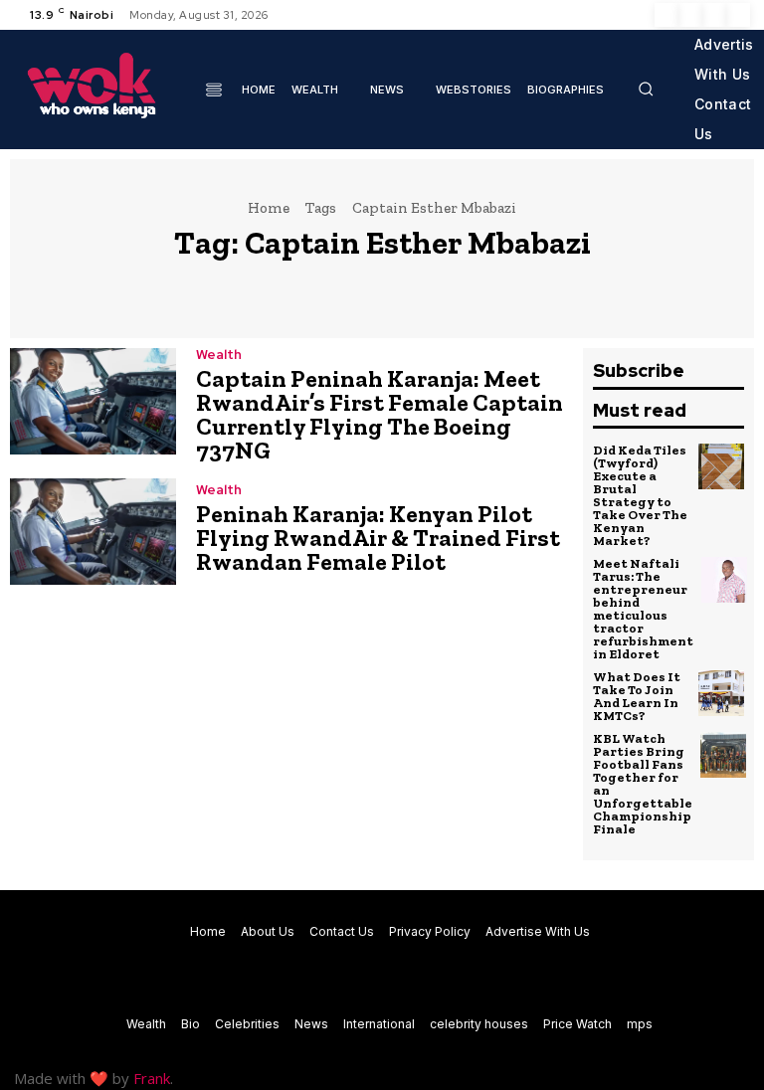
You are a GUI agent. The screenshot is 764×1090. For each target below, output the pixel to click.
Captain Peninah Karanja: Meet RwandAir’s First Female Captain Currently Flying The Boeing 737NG (379, 414)
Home (268, 208)
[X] (714, 15)
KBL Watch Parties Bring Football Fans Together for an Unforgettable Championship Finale (642, 783)
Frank (151, 1078)
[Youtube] (738, 15)
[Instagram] (690, 15)
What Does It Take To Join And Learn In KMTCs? (636, 696)
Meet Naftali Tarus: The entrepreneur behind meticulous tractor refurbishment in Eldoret (643, 608)
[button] (646, 88)
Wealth (219, 354)
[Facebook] (666, 15)
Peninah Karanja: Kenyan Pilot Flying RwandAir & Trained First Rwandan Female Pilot (378, 537)
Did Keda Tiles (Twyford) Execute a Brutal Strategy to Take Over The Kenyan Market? (640, 495)
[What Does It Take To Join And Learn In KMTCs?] (721, 693)
